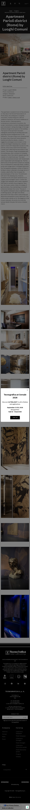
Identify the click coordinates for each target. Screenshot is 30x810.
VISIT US (15, 417)
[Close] (27, 390)
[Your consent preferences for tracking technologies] (27, 807)
